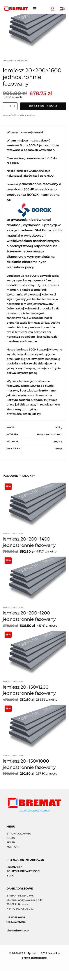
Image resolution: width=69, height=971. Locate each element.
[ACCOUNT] (52, 9)
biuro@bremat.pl (17, 930)
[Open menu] (35, 8)
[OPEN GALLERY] (34, 26)
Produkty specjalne (15, 60)
